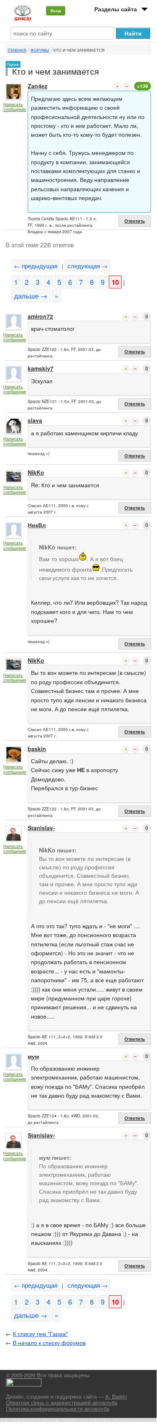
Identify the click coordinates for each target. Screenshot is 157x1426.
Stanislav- (41, 828)
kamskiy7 (40, 368)
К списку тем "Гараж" (40, 1334)
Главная (17, 50)
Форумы (40, 50)
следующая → (87, 265)
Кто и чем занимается (78, 50)
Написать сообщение (14, 107)
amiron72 (40, 316)
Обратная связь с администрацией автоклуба (61, 1402)
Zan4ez (37, 86)
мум (33, 1056)
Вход (56, 10)
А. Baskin (116, 1396)
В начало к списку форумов (49, 1342)
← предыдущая (35, 265)
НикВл (37, 525)
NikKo (36, 472)
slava (35, 420)
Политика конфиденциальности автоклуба (57, 1408)
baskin (37, 749)
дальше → (30, 296)
